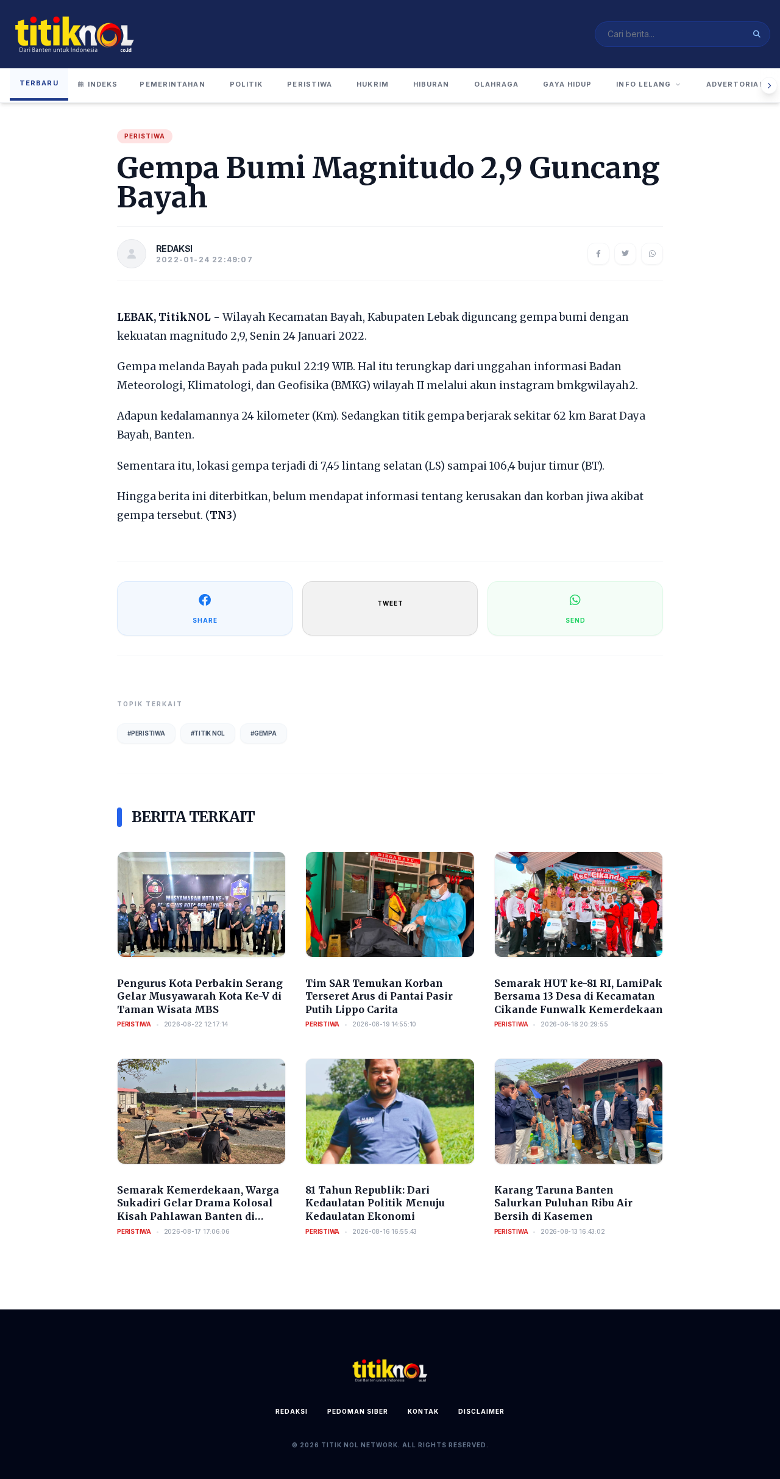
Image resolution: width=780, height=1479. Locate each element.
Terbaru (39, 83)
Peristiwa (309, 84)
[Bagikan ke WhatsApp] (652, 254)
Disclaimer (481, 1411)
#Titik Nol (208, 733)
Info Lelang (643, 84)
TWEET (390, 603)
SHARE (205, 620)
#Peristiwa (146, 733)
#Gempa (263, 733)
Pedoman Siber (357, 1411)
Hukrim (372, 84)
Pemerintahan (172, 84)
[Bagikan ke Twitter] (625, 254)
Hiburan (431, 84)
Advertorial (735, 84)
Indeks (103, 84)
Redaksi (291, 1411)
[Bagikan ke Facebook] (598, 254)
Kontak (423, 1411)
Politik (246, 84)
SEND (576, 620)
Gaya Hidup (567, 84)
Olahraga (496, 84)
